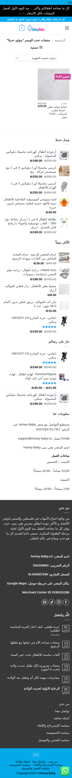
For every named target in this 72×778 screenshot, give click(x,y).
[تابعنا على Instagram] (59, 602)
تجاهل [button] (22, 13)
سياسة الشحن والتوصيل (53, 740)
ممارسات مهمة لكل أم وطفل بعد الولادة (33, 677)
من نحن (64, 704)
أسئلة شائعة (61, 718)
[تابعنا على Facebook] (66, 602)
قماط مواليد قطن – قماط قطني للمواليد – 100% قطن (57, 112)
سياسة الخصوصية (57, 732)
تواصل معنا (62, 711)
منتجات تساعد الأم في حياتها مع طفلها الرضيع (35, 644)
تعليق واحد (51, 634)
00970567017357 (48, 429)
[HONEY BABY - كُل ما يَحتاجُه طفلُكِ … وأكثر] (36, 28)
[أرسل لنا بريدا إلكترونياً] (45, 602)
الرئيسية (60, 40)
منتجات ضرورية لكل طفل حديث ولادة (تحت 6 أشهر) (35, 667)
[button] (58, 28)
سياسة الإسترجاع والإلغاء (53, 725)
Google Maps (17, 583)
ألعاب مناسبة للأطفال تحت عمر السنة (35, 654)
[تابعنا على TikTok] (52, 602)
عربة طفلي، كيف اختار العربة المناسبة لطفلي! (35, 628)
